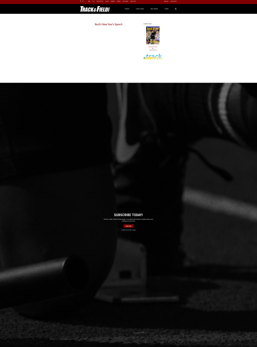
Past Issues (154, 9)
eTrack (127, 9)
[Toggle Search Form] (176, 9)
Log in (134, 230)
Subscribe (128, 226)
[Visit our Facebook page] (80, 1)
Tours (166, 9)
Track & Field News (95, 9)
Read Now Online (153, 46)
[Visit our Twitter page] (82, 1)
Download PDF (153, 50)
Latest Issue (140, 9)
